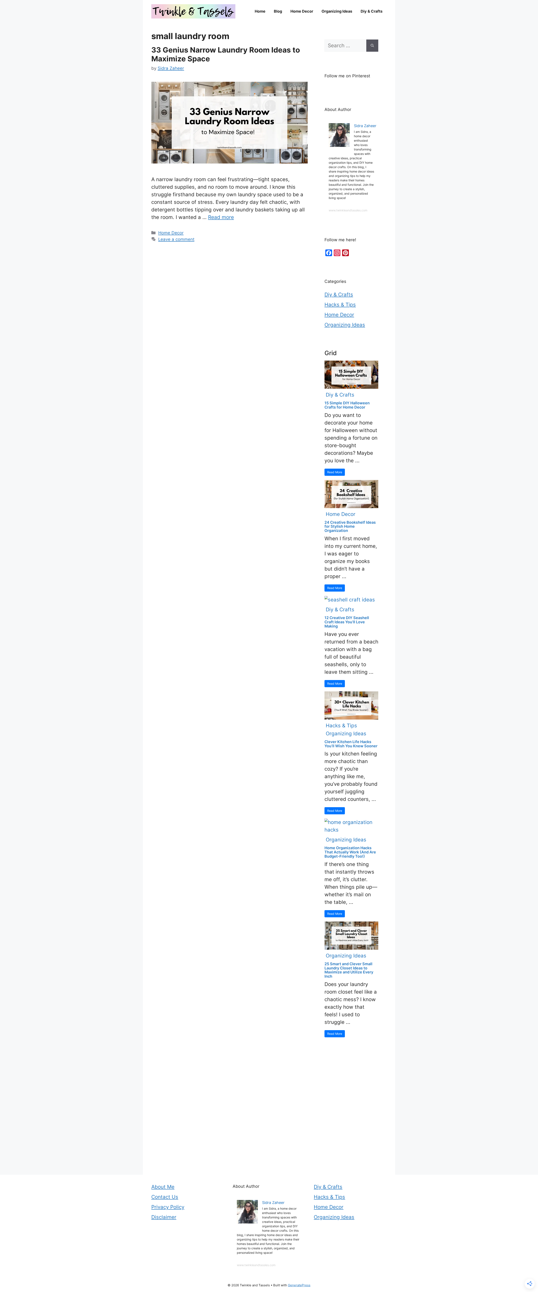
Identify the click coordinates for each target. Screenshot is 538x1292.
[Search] (372, 46)
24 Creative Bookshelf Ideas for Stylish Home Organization (350, 526)
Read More (334, 472)
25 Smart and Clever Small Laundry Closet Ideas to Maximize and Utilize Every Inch (348, 970)
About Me (162, 1187)
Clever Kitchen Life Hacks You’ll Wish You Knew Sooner (350, 744)
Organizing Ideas (337, 11)
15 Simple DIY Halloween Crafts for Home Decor (347, 405)
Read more (221, 217)
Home (260, 11)
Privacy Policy (167, 1207)
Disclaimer (163, 1217)
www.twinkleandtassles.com (348, 210)
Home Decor (301, 11)
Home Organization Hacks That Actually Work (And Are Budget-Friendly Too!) (350, 852)
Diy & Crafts (371, 11)
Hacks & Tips (340, 305)
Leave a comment (176, 239)
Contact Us (164, 1197)
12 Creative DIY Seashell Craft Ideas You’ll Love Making (346, 622)
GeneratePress (299, 1285)
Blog (278, 11)
